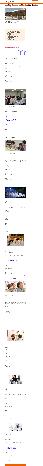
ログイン (37, 0)
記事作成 (33, 0)
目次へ (24, 83)
